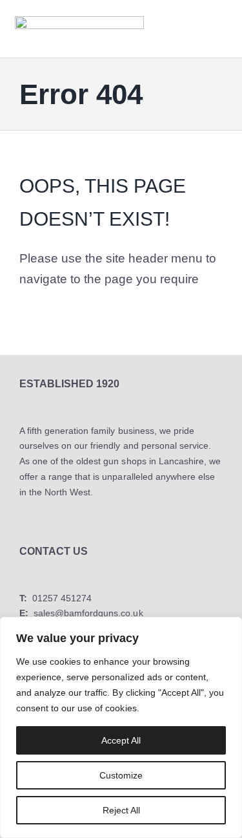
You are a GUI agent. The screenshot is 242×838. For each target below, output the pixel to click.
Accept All (121, 740)
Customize (121, 775)
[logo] (79, 20)
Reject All (121, 810)
